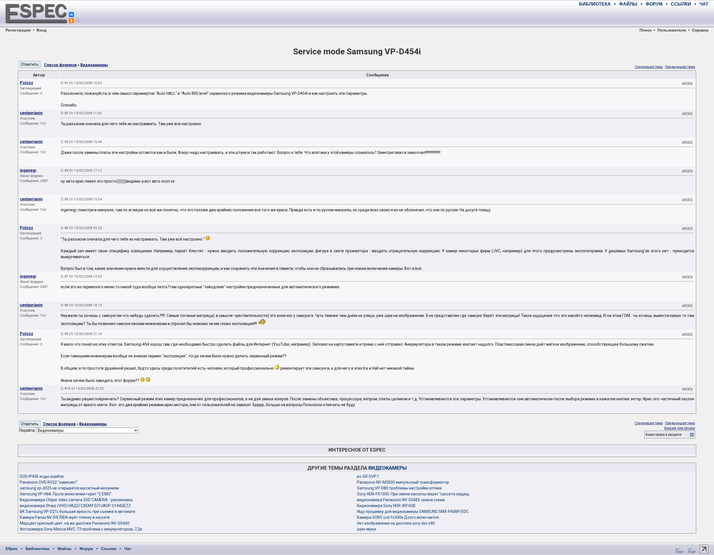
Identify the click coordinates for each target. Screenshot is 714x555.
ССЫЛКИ (681, 4)
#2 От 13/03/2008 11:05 (83, 113)
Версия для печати (679, 428)
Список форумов (60, 65)
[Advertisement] (643, 16)
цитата (687, 83)
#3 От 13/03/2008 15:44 (83, 142)
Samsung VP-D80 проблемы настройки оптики (399, 488)
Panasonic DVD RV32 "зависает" (49, 482)
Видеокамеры (94, 65)
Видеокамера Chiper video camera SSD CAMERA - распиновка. (76, 500)
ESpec (12, 548)
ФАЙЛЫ (628, 4)
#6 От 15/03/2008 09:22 (83, 228)
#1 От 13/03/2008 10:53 (83, 83)
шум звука (366, 529)
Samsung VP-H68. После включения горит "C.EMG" (66, 494)
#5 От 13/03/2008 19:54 (83, 199)
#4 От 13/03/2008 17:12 (83, 171)
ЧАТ (703, 4)
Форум (86, 548)
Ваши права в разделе (664, 435)
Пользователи (671, 30)
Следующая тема (649, 67)
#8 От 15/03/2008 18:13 (83, 305)
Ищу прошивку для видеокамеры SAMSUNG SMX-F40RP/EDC (413, 511)
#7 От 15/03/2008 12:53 (83, 276)
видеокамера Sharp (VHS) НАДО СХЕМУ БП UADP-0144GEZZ (75, 505)
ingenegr (28, 170)
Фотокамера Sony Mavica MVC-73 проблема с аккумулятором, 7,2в (81, 529)
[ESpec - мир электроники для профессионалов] (36, 26)
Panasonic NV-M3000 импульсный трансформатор (403, 482)
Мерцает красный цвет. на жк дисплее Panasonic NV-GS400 (74, 523)
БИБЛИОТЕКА (595, 4)
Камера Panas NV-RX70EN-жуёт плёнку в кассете (65, 517)
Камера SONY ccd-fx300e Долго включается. (398, 517)
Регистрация (18, 30)
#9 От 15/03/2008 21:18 (83, 334)
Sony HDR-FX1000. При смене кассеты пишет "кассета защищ (413, 494)
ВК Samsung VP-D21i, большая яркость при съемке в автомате (77, 511)
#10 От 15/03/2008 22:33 (84, 389)
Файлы (64, 548)
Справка (700, 30)
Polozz (26, 83)
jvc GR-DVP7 (368, 476)
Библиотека (37, 548)
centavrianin (31, 113)
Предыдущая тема (680, 67)
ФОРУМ (654, 4)
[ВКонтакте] (71, 14)
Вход (42, 30)
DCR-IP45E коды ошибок (42, 476)
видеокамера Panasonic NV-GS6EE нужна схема (401, 500)
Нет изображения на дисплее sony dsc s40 (396, 523)
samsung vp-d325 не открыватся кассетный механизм (69, 488)
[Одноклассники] (71, 20)
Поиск (646, 30)
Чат (127, 548)
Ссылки (108, 548)
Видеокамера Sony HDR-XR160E (386, 505)
